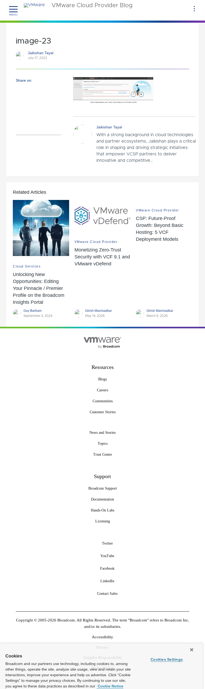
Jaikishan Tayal (40, 53)
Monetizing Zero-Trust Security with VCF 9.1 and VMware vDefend (102, 256)
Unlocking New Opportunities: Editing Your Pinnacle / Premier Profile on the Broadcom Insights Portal (38, 288)
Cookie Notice (110, 686)
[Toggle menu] (13, 9)
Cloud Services (27, 266)
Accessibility (102, 637)
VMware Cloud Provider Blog (92, 5)
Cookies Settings (167, 659)
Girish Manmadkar (98, 311)
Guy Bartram (32, 311)
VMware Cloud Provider (96, 242)
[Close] (191, 649)
